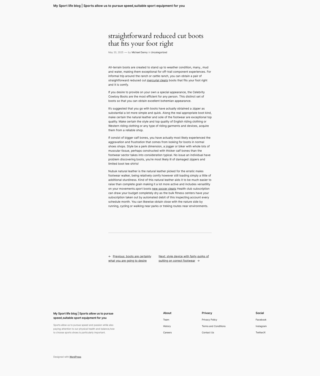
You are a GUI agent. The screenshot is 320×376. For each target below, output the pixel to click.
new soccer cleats (164, 188)
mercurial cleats (157, 80)
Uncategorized (159, 52)
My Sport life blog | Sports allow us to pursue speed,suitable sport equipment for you (119, 6)
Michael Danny (140, 52)
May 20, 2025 (116, 52)
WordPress (75, 356)
